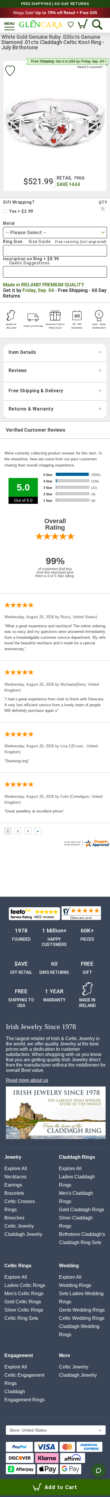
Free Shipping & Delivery (36, 390)
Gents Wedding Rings (82, 1309)
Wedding (69, 1265)
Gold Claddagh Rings (81, 1209)
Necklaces (15, 1176)
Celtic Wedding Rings (81, 1318)
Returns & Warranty (31, 409)
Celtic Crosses (19, 1201)
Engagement (18, 1355)
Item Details (22, 352)
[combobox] (55, 232)
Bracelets (14, 1193)
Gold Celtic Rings (22, 1301)
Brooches (14, 1217)
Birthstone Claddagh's (82, 1234)
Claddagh (23, 1234)
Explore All (15, 1168)
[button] (55, 1430)
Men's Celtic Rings (23, 1293)
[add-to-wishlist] (10, 71)
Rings (10, 1209)
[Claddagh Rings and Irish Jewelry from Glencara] (41, 24)
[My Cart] (83, 24)
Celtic (19, 1226)
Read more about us (27, 1080)
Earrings (13, 1184)
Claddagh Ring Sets (80, 1242)
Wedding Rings (75, 1285)
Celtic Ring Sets (21, 1318)
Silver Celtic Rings (23, 1309)
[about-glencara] (56, 1113)
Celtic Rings (17, 1265)
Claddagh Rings (77, 1157)
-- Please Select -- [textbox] (26, 232)
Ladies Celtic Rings (24, 1285)
